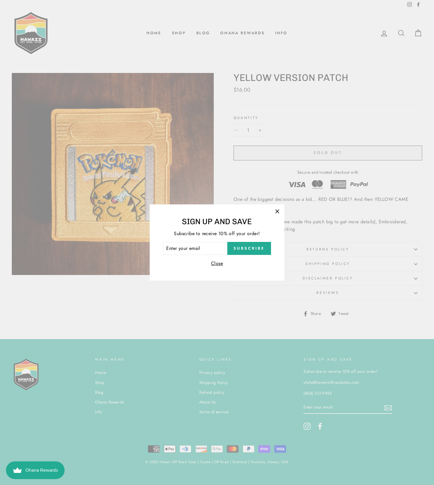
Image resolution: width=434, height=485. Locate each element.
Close (217, 263)
